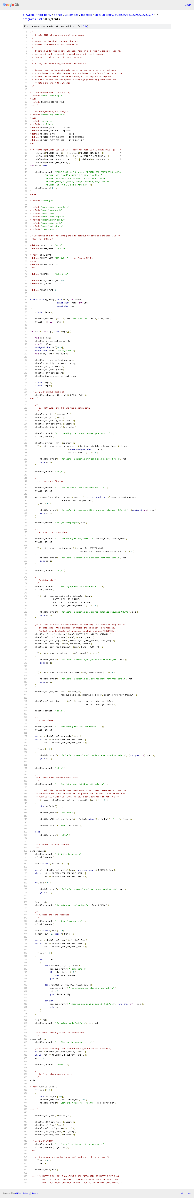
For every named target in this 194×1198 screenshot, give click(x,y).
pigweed (28, 15)
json (188, 1193)
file (84, 26)
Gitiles (18, 1193)
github (58, 15)
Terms (35, 1193)
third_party (43, 15)
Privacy (26, 1193)
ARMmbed (72, 15)
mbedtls (86, 15)
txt (181, 1193)
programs (29, 19)
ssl (40, 19)
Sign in (188, 4)
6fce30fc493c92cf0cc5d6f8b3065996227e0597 (124, 15)
